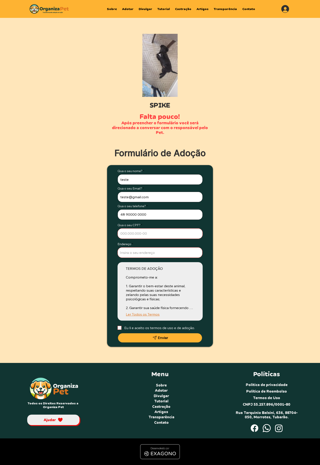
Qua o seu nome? (130, 171)
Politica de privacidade (267, 385)
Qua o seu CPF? (129, 225)
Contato (161, 422)
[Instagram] (279, 428)
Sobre (161, 385)
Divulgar (161, 396)
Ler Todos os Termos (143, 314)
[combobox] (160, 252)
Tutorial (161, 401)
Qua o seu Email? (130, 188)
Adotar (161, 390)
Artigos (161, 412)
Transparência (161, 417)
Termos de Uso (266, 398)
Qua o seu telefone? (132, 206)
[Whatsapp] (267, 428)
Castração (161, 406)
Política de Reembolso (266, 391)
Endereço (124, 244)
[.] (285, 9)
